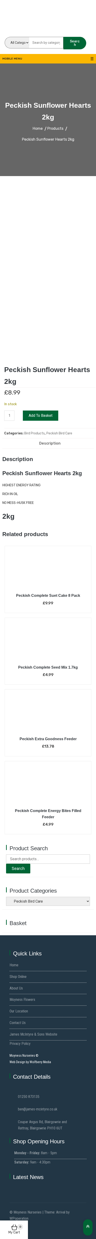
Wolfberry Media (40, 1062)
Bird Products (34, 433)
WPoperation (19, 1218)
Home (14, 965)
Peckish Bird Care (59, 433)
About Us (16, 988)
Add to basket (40, 415)
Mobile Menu (12, 58)
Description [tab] (50, 443)
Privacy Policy (20, 1043)
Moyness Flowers (22, 999)
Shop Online (18, 976)
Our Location (19, 1011)
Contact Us (18, 1023)
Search (75, 43)
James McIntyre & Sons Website (33, 1034)
